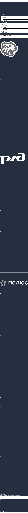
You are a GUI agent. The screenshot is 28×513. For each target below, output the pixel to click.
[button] (14, 34)
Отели (3, 18)
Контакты (2, 31)
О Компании (3, 24)
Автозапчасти (5, 16)
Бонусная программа (5, 22)
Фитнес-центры (5, 29)
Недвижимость (3, 30)
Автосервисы (5, 25)
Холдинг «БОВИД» (2, 0)
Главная (2, 23)
